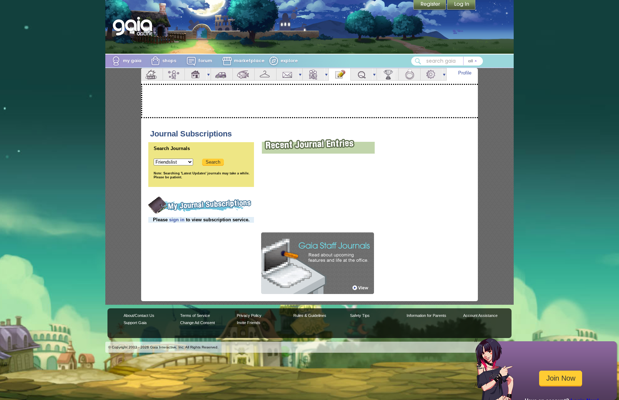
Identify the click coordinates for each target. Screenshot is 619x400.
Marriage (409, 74)
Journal (339, 74)
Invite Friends (248, 323)
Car (221, 74)
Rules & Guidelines (309, 315)
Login (461, 5)
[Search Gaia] (418, 61)
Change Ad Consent (197, 323)
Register (430, 5)
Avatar (173, 74)
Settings (431, 74)
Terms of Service (195, 315)
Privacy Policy (249, 315)
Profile (464, 73)
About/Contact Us (139, 315)
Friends (313, 74)
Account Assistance (480, 315)
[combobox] (447, 61)
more (208, 74)
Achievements (387, 74)
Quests (361, 74)
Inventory (265, 74)
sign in (176, 219)
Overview (152, 74)
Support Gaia (135, 323)
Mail (287, 74)
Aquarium (243, 74)
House (195, 74)
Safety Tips (360, 315)
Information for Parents (426, 315)
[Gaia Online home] (134, 26)
